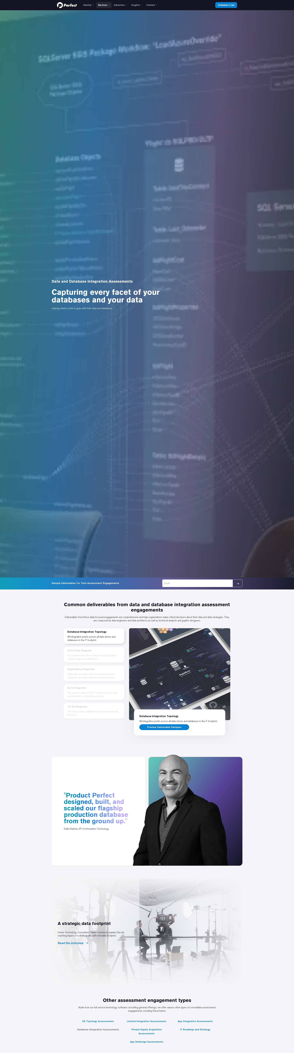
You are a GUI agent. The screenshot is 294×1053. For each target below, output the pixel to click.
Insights (135, 5)
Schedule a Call (226, 5)
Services (102, 5)
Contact (150, 5)
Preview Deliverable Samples (164, 727)
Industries (119, 5)
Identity (87, 5)
